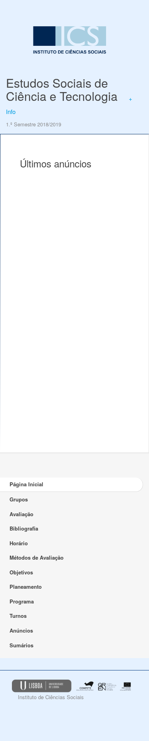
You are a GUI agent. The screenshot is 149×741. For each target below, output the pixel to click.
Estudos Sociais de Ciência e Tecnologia (62, 89)
